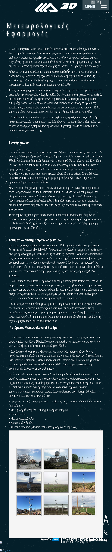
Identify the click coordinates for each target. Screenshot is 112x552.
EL (93, 2)
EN (98, 2)
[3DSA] (56, 8)
